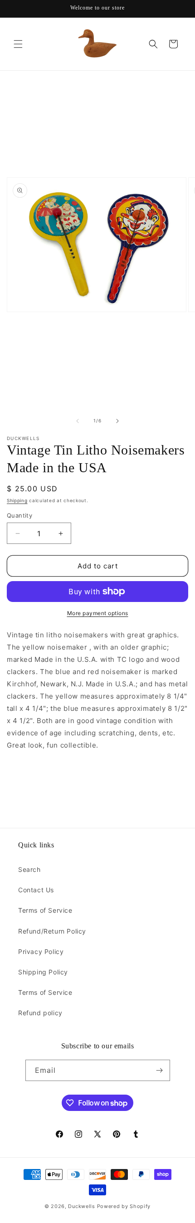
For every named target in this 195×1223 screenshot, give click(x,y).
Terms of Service (45, 910)
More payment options (97, 613)
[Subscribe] (160, 1070)
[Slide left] (78, 421)
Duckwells (81, 1206)
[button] (18, 44)
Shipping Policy (43, 972)
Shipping (17, 500)
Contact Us (36, 890)
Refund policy (40, 1013)
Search (29, 869)
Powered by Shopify (124, 1206)
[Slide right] (117, 421)
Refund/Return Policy (52, 931)
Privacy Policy (40, 951)
